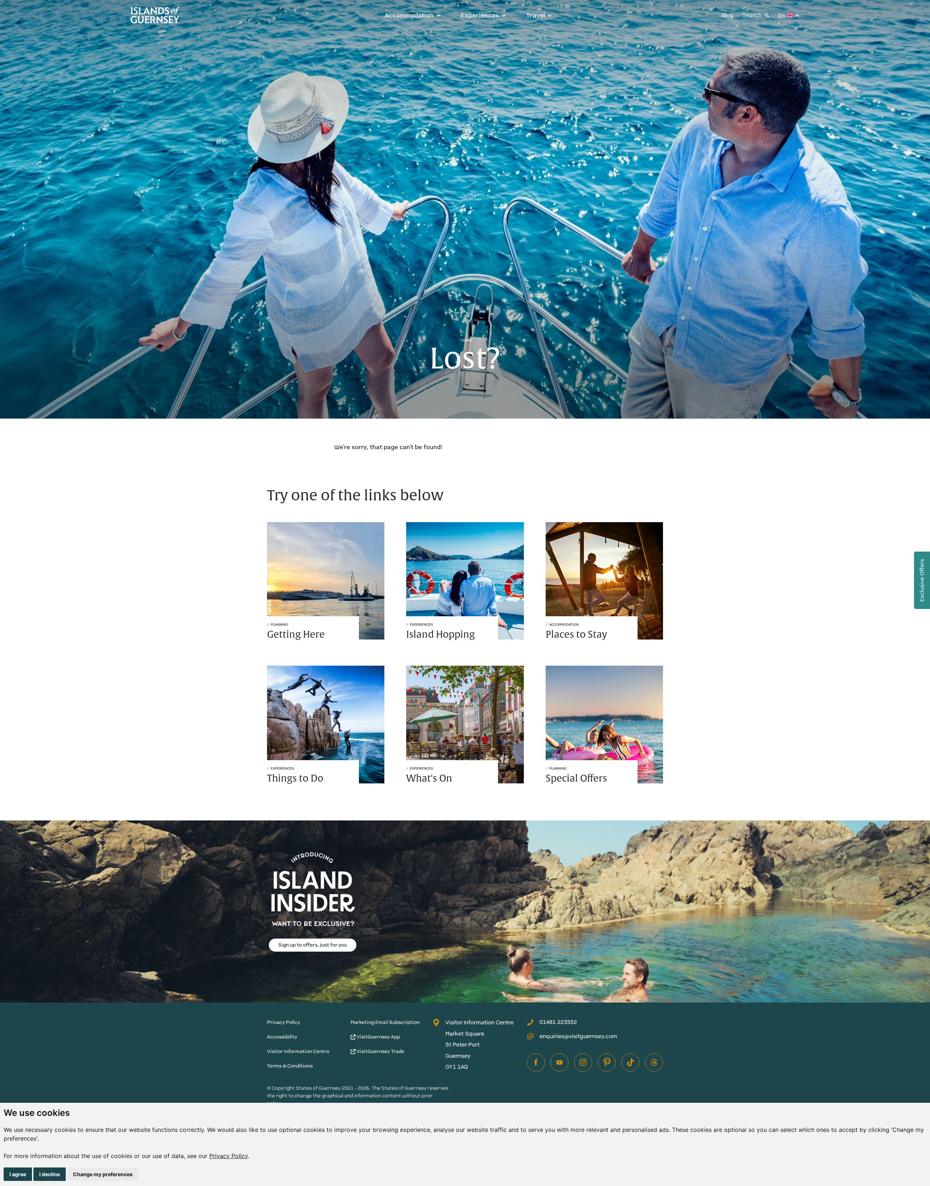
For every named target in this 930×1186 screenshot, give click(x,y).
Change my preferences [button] (103, 1174)
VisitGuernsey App (378, 1037)
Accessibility (282, 1037)
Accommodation (409, 15)
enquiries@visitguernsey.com (578, 1036)
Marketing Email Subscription (385, 1022)
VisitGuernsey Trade (380, 1051)
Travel (535, 15)
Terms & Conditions (290, 1066)
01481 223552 (558, 1022)
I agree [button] (17, 1174)
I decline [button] (49, 1174)
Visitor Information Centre (298, 1051)
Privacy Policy (228, 1155)
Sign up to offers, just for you (312, 945)
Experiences (480, 15)
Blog (727, 15)
